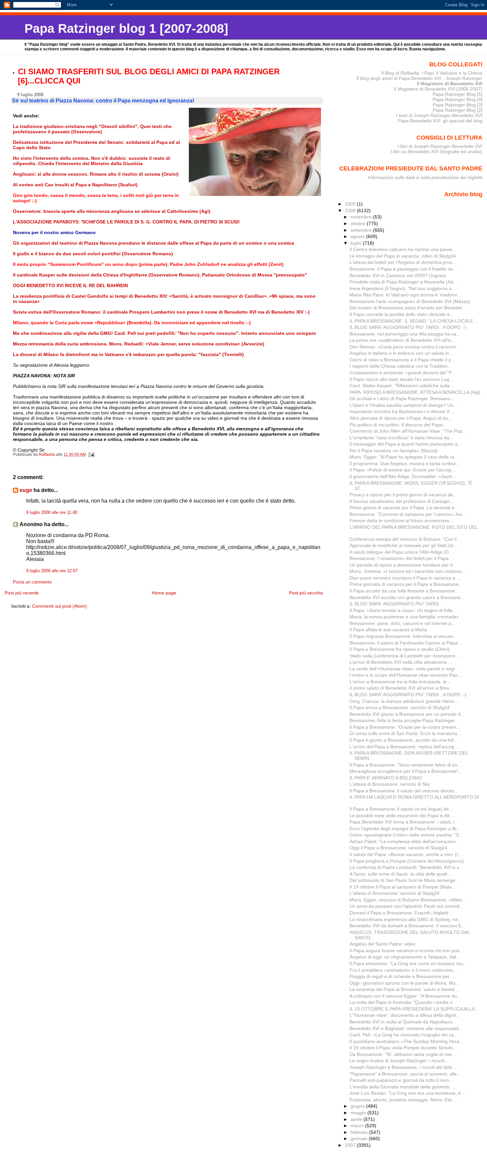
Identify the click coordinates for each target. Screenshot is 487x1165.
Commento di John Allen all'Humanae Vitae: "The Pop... (408, 431)
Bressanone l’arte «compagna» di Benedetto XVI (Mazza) (410, 301)
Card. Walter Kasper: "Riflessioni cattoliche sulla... (402, 385)
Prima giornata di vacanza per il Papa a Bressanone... (406, 584)
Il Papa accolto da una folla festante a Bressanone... (404, 590)
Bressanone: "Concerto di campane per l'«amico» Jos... (408, 514)
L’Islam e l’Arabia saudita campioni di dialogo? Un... (403, 405)
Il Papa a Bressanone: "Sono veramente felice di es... (405, 764)
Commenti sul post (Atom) (59, 606)
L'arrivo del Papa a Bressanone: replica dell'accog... (404, 746)
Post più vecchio (306, 592)
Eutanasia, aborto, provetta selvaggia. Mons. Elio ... (404, 1099)
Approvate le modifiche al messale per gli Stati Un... (404, 545)
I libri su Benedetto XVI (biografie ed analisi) (436, 151)
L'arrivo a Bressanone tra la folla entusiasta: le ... (401, 681)
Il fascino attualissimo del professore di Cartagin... (402, 501)
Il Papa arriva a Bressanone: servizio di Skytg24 (400, 707)
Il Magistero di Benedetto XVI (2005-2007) (438, 89)
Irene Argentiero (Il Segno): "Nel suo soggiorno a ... (403, 288)
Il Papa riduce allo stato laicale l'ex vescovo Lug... (401, 379)
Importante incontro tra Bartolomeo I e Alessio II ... (402, 411)
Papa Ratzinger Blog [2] (457, 110)
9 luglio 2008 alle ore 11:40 (51, 512)
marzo (358, 1125)
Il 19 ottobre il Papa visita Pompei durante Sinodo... (403, 1047)
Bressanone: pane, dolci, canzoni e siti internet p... (402, 623)
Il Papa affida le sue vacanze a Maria (388, 629)
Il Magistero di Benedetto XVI (449, 83)
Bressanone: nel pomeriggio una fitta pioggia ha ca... (405, 334)
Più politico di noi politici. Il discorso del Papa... (398, 424)
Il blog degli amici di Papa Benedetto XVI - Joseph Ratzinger (419, 78)
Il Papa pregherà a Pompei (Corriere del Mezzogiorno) (407, 861)
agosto (358, 236)
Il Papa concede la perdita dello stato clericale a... (402, 314)
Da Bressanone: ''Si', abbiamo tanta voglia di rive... (403, 1054)
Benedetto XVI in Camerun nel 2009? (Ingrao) (398, 275)
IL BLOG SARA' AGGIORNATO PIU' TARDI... (396, 603)
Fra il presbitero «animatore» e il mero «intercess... (403, 970)
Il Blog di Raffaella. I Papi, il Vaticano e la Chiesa (431, 73)
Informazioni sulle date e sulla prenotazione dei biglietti (425, 177)
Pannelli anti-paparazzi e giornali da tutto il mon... (401, 1080)
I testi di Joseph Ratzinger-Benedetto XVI (439, 115)
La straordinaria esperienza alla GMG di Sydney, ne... (406, 919)
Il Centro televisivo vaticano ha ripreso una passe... (403, 249)
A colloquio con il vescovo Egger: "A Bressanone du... (405, 996)
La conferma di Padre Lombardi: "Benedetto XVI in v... (406, 867)
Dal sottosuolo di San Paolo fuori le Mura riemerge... (404, 880)
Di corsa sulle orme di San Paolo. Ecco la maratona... (405, 733)
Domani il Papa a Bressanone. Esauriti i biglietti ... (402, 912)
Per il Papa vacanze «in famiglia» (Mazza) (394, 450)
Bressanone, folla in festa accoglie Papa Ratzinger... (404, 720)
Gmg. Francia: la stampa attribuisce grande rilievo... (404, 701)
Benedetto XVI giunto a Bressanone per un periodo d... (407, 714)
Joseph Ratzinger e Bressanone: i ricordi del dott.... (403, 1067)
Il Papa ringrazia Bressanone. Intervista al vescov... (403, 636)
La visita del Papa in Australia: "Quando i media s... (403, 1002)
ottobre (359, 223)
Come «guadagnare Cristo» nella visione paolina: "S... (406, 834)
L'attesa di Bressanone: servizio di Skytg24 (394, 893)
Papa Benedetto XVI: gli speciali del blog (440, 120)
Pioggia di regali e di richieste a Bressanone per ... (402, 976)
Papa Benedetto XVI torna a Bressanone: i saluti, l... (404, 822)
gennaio (360, 1138)
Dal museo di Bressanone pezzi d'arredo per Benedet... (408, 307)
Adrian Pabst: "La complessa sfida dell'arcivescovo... (405, 841)
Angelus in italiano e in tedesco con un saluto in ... (402, 353)
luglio (357, 243)
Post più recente (22, 592)
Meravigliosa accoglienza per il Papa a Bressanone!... (406, 771)
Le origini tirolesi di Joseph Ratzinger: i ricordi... (399, 1060)
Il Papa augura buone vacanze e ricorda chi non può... (406, 950)
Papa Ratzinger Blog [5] (457, 94)
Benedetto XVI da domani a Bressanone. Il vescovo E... (407, 925)
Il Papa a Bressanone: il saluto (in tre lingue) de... (401, 809)
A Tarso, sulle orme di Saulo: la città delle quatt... (400, 874)
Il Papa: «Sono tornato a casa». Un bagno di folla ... (404, 610)
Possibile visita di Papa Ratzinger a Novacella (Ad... (403, 281)
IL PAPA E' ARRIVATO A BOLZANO (386, 777)
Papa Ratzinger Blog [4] (457, 99)
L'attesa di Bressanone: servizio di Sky (390, 784)
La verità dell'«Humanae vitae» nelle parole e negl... (404, 668)
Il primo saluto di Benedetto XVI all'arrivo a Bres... (401, 688)
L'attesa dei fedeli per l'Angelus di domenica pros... (403, 262)
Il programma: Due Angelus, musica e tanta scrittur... (405, 463)
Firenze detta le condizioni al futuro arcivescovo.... (402, 520)
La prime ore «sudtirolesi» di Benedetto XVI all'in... (402, 340)
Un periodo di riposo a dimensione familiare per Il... (403, 565)
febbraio (360, 1132)
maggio (359, 1112)
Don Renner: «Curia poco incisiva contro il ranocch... (405, 346)
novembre (362, 216)
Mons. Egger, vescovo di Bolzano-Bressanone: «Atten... (408, 899)
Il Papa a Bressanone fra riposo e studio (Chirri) (400, 649)
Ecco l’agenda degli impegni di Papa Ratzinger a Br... (405, 828)
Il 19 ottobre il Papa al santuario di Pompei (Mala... (403, 886)
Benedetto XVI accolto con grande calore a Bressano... (407, 597)
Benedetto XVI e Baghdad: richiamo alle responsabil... (406, 1028)
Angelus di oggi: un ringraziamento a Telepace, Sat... (405, 956)
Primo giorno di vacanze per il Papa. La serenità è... (404, 507)
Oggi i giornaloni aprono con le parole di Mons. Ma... (405, 983)
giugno (358, 1106)
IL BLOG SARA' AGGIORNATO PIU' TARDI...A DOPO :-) (408, 327)
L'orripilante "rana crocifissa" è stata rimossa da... (401, 437)
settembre (362, 230)
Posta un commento (32, 582)
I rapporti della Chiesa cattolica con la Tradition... (401, 366)
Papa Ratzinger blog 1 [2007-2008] (126, 28)
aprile (357, 1119)
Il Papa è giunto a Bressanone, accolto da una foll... (404, 740)
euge (26, 490)
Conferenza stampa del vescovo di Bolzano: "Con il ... (406, 539)
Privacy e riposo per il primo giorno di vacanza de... (403, 494)
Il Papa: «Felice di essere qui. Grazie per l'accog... (402, 469)
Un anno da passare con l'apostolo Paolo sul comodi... (406, 906)
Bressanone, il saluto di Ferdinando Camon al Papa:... (406, 642)
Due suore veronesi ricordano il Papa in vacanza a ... (405, 578)
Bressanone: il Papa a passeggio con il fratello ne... (403, 269)
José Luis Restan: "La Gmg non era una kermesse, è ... (408, 1093)
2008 (351, 210)
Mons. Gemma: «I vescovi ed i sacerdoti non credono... (407, 571)
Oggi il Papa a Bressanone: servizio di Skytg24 (398, 847)
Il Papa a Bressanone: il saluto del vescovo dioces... (404, 790)
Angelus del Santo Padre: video (382, 944)
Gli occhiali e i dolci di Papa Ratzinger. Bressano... (402, 398)
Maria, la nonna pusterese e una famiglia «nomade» (404, 616)
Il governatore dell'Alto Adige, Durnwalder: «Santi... (403, 476)
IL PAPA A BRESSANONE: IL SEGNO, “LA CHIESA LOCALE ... (414, 321)
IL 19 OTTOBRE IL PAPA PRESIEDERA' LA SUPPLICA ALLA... (414, 1009)
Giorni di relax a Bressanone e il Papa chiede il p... (402, 359)
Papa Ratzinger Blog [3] (457, 104)
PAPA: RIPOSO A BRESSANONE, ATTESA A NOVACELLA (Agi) (415, 392)
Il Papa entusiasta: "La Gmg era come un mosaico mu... (408, 963)
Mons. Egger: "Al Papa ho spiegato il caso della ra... (404, 457)
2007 (351, 1145)
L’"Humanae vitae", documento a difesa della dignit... (405, 1015)
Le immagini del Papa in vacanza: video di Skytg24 (403, 256)
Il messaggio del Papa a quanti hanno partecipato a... (405, 444)
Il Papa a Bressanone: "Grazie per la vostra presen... (405, 727)
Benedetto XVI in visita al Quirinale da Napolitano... (403, 1021)
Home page (164, 592)
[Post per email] (91, 455)
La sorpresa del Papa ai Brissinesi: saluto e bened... (404, 989)
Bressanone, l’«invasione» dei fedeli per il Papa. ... (402, 558)
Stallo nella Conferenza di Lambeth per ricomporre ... (405, 655)
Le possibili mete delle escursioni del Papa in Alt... (402, 815)
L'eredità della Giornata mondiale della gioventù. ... (403, 1086)
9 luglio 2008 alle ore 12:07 (52, 571)
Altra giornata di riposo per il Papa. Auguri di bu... (401, 418)
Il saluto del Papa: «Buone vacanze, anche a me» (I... (406, 854)
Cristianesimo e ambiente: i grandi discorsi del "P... (402, 372)
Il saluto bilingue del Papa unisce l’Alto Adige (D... (401, 552)
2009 (351, 204)
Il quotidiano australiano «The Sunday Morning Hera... (406, 1041)
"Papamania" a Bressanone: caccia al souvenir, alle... (405, 1073)
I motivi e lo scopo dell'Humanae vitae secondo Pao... (405, 675)
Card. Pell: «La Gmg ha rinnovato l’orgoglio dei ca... (404, 1034)
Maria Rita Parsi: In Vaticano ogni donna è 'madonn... (405, 294)
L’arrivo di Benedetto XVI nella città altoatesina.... (401, 662)
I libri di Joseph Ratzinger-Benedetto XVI (440, 146)
